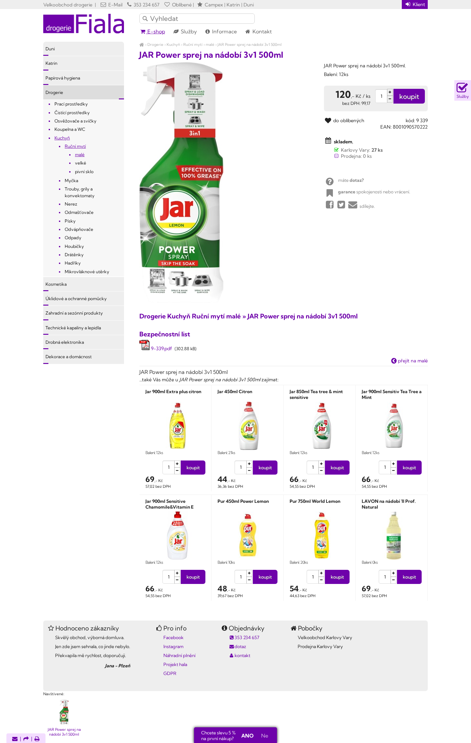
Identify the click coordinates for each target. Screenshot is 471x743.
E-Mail (114, 5)
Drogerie (155, 44)
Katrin (51, 63)
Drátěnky (74, 254)
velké (80, 162)
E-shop (155, 31)
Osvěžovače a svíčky (75, 120)
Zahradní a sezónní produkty (74, 313)
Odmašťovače (79, 212)
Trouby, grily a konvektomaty (80, 192)
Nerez (71, 204)
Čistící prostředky (72, 112)
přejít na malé (412, 361)
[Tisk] (37, 739)
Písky (70, 221)
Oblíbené (181, 5)
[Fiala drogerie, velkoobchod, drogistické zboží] (141, 44)
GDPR (169, 673)
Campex (214, 5)
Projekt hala (175, 664)
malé (210, 44)
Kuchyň (173, 44)
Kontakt (261, 31)
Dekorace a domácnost (68, 356)
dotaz (240, 646)
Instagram (173, 646)
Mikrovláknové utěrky (87, 271)
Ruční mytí (192, 44)
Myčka (71, 180)
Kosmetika (56, 284)
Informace (224, 31)
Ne (264, 735)
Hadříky (73, 263)
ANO (247, 735)
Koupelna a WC (69, 129)
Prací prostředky (71, 103)
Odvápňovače (79, 229)
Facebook (173, 637)
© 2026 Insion (416, 685)
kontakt (242, 655)
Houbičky (74, 246)
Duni (50, 48)
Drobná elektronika (64, 342)
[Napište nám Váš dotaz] (15, 739)
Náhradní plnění (179, 655)
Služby (188, 31)
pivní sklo (84, 171)
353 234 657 (146, 5)
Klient (418, 4)
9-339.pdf (161, 348)
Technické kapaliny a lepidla (73, 327)
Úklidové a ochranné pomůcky (76, 298)
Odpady (73, 237)
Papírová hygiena (62, 77)
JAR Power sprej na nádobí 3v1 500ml (250, 44)
